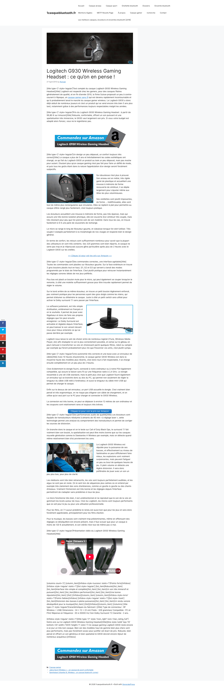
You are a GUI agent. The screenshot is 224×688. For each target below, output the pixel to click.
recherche (151, 13)
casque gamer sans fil (78, 97)
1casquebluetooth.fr (61, 13)
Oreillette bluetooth (130, 6)
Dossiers (146, 6)
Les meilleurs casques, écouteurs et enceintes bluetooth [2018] (104, 20)
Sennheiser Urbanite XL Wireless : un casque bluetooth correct (73, 672)
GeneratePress (128, 684)
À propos (121, 13)
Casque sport (111, 6)
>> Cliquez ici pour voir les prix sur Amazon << (90, 256)
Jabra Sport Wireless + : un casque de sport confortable (71, 670)
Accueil (81, 6)
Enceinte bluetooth (162, 6)
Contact (163, 13)
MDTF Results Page (105, 13)
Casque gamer (136, 13)
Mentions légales (85, 13)
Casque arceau (95, 6)
